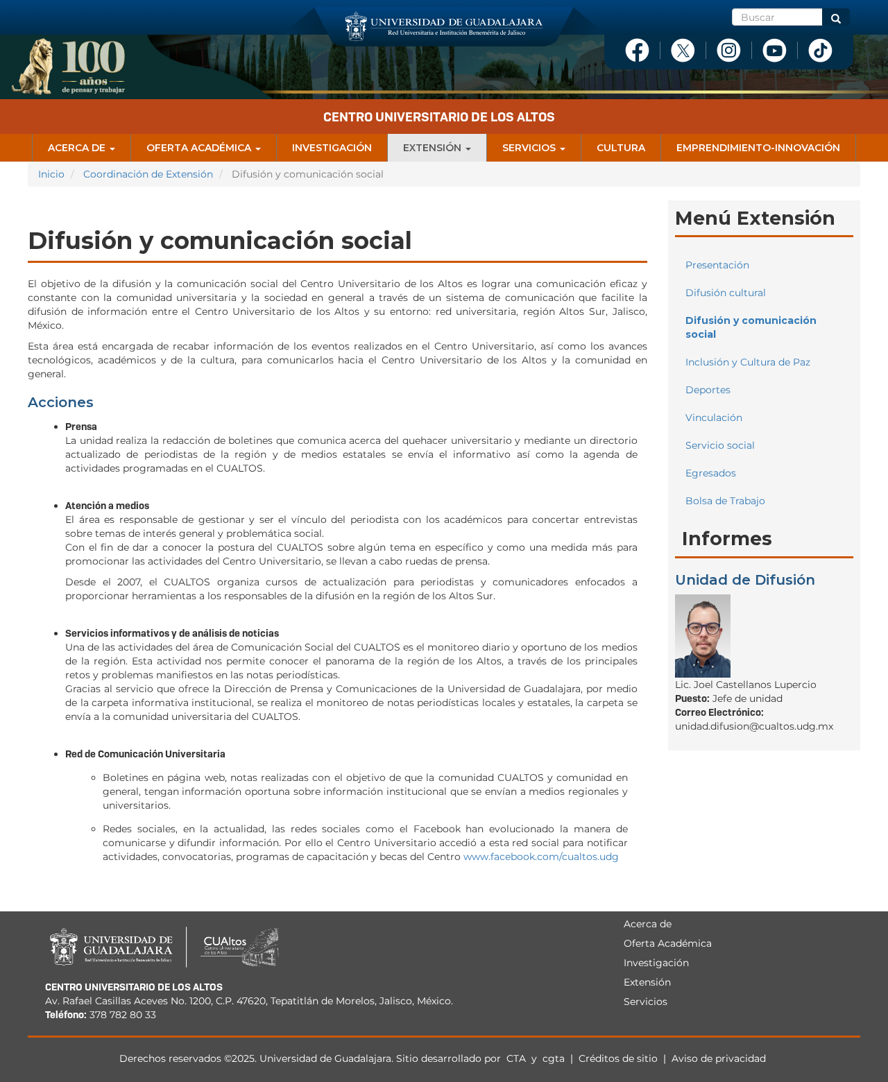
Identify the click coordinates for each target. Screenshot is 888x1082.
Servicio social (720, 445)
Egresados (710, 473)
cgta (554, 1058)
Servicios (530, 147)
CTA (517, 1058)
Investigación (332, 147)
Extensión (433, 147)
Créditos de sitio (618, 1058)
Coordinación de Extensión (148, 174)
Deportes (708, 390)
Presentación (717, 265)
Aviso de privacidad (719, 1058)
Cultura (621, 147)
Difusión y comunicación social (751, 327)
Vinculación (713, 417)
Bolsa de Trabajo (725, 501)
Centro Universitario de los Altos (439, 117)
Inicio (51, 174)
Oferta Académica (200, 147)
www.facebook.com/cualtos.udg (541, 856)
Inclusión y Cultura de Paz (747, 362)
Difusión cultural (725, 292)
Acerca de (78, 147)
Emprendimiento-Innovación (758, 147)
